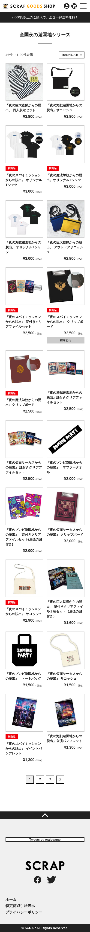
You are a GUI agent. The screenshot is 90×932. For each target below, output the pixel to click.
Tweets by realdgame (45, 839)
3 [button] (50, 779)
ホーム (11, 899)
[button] (60, 780)
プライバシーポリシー (24, 912)
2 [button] (40, 779)
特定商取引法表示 (20, 906)
